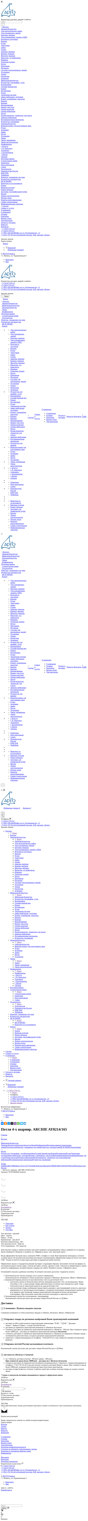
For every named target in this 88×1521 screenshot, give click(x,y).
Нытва (46, 1166)
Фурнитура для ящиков (41, 1160)
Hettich (16, 1166)
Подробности (6, 1207)
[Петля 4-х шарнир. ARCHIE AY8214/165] (3, 1180)
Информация (6, 1453)
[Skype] (21, 1123)
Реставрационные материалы (20, 1160)
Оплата (8, 1228)
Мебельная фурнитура (23, 897)
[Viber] (15, 1123)
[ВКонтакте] (2, 1123)
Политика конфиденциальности (13, 1447)
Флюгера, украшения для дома (28, 1147)
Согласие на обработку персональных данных (19, 1449)
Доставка (9, 1230)
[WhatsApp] (18, 1123)
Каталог (13, 835)
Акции (3, 1426)
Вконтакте (10, 260)
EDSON (66, 1166)
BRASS (60, 1166)
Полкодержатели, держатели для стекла (48, 1158)
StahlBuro (4, 1166)
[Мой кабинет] (2, 788)
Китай (72, 1166)
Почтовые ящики (53, 1145)
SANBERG (53, 1166)
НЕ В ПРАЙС (20, 1023)
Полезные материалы (9, 1461)
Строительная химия (23, 994)
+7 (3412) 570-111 (8, 229)
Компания (5, 1433)
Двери (17, 963)
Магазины (5, 1457)
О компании (15, 1060)
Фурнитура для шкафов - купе (13, 1153)
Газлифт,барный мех (43, 1153)
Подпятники (61, 1153)
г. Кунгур (22, 1166)
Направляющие (72, 1156)
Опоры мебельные (25, 1158)
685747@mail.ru (9, 254)
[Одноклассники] (5, 1123)
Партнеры (5, 1441)
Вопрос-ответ (6, 1443)
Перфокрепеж (20, 973)
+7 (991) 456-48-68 (20, 233)
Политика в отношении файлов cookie (16, 1451)
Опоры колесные (11, 1158)
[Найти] (3, 24)
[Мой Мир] (8, 1123)
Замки (78, 1147)
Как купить (10, 1226)
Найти (4, 1508)
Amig (32, 1166)
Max (7, 262)
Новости (4, 1431)
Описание (9, 1223)
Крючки (62, 1156)
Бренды (4, 1428)
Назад (14, 833)
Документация (6, 1445)
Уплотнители (20, 1006)
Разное (17, 1031)
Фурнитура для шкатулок (50, 1147)
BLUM (11, 1166)
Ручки (68, 1153)
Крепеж (56, 1156)
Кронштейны (30, 1153)
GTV (28, 1166)
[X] (12, 1123)
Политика (5, 1459)
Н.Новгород (38, 1166)
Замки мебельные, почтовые (18, 1156)
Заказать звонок (16, 1103)
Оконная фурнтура (22, 944)
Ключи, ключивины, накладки (41, 1156)
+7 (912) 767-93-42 (25, 235)
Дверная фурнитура (22, 841)
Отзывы (4, 1439)
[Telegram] (24, 1123)
